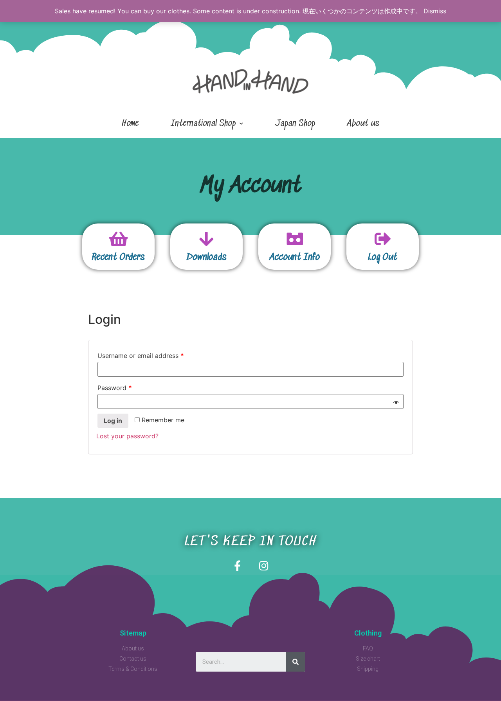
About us (363, 124)
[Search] (295, 662)
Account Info (295, 257)
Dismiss (435, 11)
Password (114, 388)
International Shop (203, 124)
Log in (113, 421)
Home (130, 124)
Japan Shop (295, 124)
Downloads (207, 257)
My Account (250, 186)
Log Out (382, 257)
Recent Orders (118, 257)
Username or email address (140, 356)
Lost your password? (127, 436)
